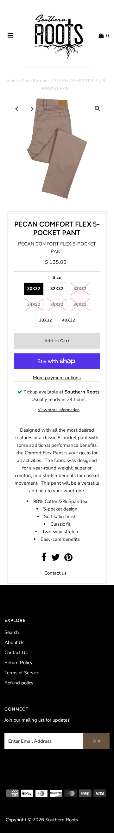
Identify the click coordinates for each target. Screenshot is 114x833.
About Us (14, 642)
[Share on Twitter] (55, 559)
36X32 (79, 304)
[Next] (32, 108)
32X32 (56, 289)
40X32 (68, 320)
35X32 (56, 304)
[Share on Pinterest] (68, 559)
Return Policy (18, 662)
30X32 (33, 289)
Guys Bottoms (36, 80)
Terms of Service (21, 673)
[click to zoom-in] (97, 108)
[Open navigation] (10, 36)
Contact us (55, 573)
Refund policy (19, 683)
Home (12, 80)
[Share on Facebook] (44, 559)
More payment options (57, 378)
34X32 (33, 304)
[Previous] (17, 108)
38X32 (45, 320)
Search (11, 632)
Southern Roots (61, 820)
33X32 (79, 289)
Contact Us (16, 652)
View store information (58, 410)
